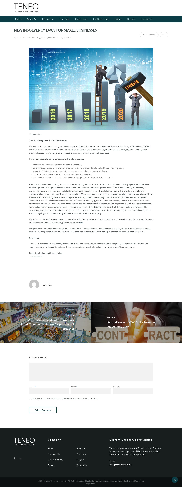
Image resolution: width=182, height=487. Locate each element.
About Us (31, 19)
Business (44, 38)
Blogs (38, 38)
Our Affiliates (81, 19)
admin (18, 38)
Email (74, 386)
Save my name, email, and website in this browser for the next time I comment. (65, 398)
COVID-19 (51, 38)
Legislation (67, 38)
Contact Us (146, 19)
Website (116, 386)
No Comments (150, 34)
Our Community (100, 19)
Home (18, 19)
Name (32, 386)
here (81, 222)
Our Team (64, 19)
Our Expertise (47, 19)
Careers (131, 19)
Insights (117, 19)
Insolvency (59, 38)
